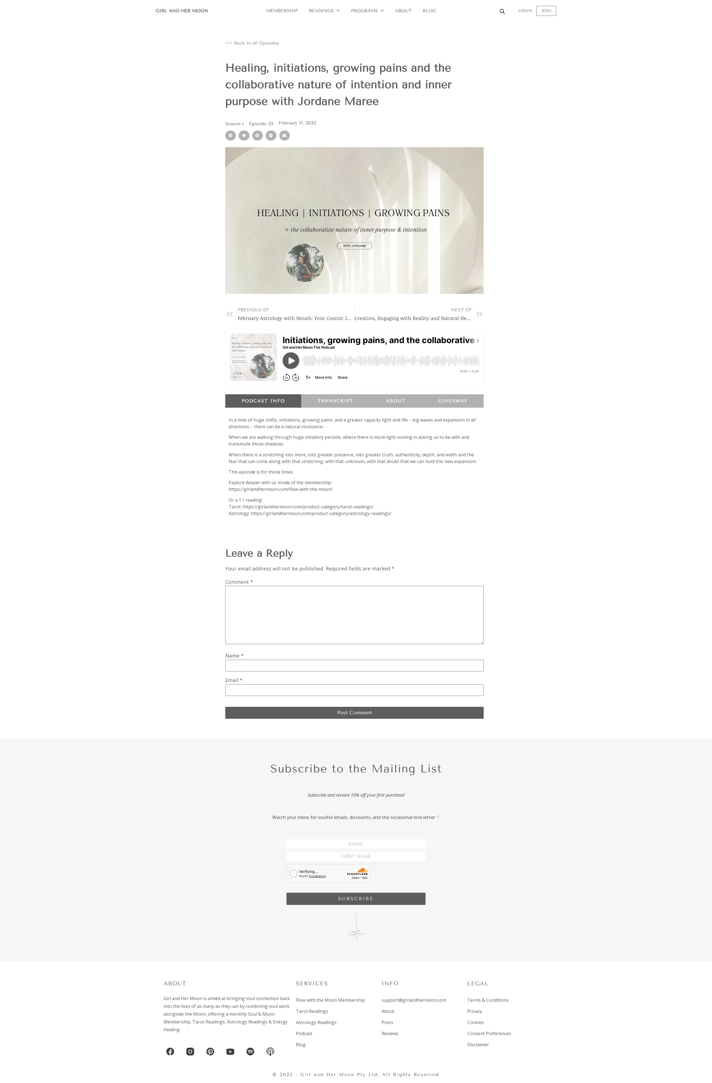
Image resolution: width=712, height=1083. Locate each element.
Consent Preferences (489, 1033)
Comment (239, 581)
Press (387, 1022)
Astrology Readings (247, 1022)
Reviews (390, 1033)
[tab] (263, 401)
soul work (279, 1006)
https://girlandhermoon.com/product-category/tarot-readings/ (308, 507)
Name (234, 655)
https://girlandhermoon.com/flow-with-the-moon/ (281, 489)
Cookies (475, 1022)
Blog (429, 10)
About (403, 10)
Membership (282, 10)
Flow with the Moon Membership (330, 1000)
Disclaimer (478, 1045)
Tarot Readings (208, 1022)
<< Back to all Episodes (252, 43)
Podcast (304, 1033)
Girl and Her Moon (182, 10)
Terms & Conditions (488, 1000)
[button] (230, 136)
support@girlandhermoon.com (414, 1000)
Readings (321, 10)
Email (234, 680)
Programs (364, 10)
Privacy (474, 1011)
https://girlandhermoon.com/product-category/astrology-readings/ (321, 513)
